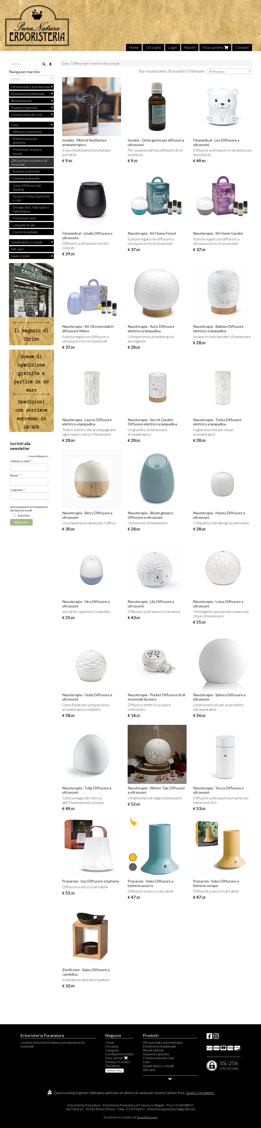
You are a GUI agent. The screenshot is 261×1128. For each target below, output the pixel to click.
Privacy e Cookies (117, 1062)
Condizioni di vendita (119, 1054)
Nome (15, 475)
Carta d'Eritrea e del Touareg (27, 187)
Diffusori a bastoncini (27, 132)
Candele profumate (26, 178)
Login (172, 47)
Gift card (17, 249)
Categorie (112, 1050)
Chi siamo (153, 47)
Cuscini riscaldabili (25, 232)
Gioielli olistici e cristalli (26, 242)
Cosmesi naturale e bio (26, 114)
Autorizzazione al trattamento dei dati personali (29, 508)
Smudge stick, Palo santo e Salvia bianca (31, 209)
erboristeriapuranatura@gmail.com (171, 1109)
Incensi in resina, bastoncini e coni (31, 198)
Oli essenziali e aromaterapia (31, 87)
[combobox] (229, 71)
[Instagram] (216, 1037)
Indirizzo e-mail (20, 461)
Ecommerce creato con (130, 1117)
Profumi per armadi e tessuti (27, 151)
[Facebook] (209, 1037)
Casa (66, 63)
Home (134, 47)
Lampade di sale (24, 225)
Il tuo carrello (213, 47)
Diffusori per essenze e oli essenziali (96, 63)
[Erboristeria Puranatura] (130, 25)
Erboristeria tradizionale (27, 94)
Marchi (189, 47)
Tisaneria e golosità (24, 107)
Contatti (242, 47)
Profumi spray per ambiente (25, 140)
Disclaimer (112, 1066)
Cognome (17, 490)
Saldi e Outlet (20, 256)
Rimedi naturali (21, 101)
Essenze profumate (26, 171)
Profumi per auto (24, 218)
